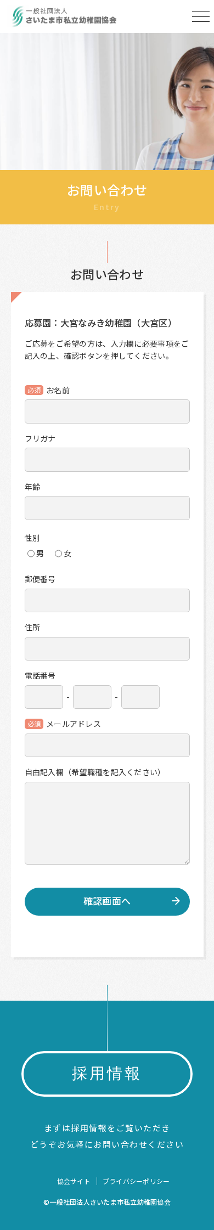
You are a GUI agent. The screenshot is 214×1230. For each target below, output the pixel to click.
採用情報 (107, 1073)
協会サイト (74, 1181)
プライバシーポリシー (136, 1181)
